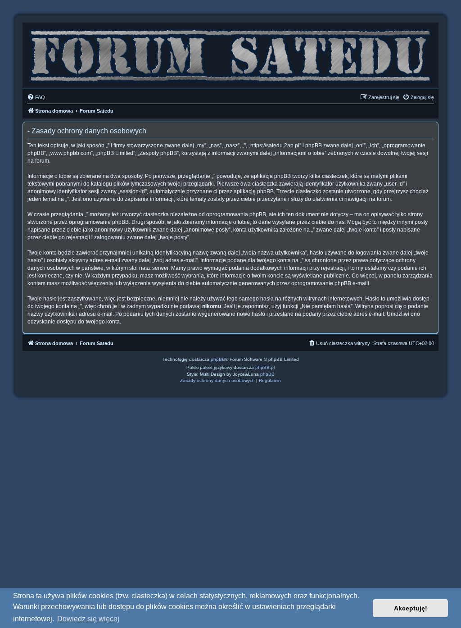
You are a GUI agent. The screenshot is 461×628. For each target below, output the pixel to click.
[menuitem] (36, 97)
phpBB (218, 359)
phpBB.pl (265, 367)
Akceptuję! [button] (410, 608)
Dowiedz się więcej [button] (88, 619)
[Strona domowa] (230, 53)
